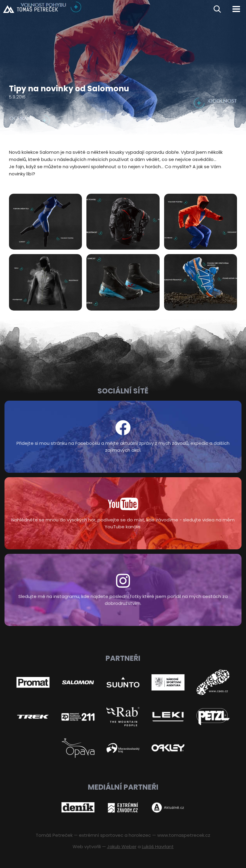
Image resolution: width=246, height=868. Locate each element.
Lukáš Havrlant (158, 846)
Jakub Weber (121, 846)
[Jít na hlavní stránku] (102, 9)
